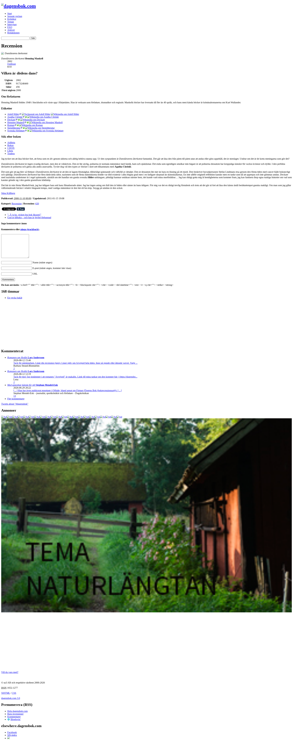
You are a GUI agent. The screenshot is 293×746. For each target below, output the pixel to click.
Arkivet (11, 30)
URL (35, 273)
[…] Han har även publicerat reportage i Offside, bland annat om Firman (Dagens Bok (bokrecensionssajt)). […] (67, 390)
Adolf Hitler (13, 114)
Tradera (11, 153)
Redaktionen (13, 32)
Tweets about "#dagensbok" (14, 404)
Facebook (12, 732)
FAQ (9, 27)
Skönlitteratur (13, 128)
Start (9, 13)
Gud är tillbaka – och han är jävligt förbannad (29, 217)
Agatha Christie (14, 117)
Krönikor (11, 19)
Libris (10, 151)
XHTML (5, 693)
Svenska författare (16, 130)
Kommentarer (14, 716)
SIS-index (12, 735)
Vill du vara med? (9, 672)
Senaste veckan (14, 16)
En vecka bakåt (14, 297)
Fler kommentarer (15, 398)
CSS (14, 693)
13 (14, 396)
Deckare (11, 119)
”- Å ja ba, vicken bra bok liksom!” (24, 214)
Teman (10, 21)
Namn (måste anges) (42, 262)
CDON (10, 148)
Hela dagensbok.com (17, 711)
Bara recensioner (15, 714)
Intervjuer (12, 24)
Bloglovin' (16, 719)
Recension (17, 203)
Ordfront (11, 64)
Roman (10, 125)
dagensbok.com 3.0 (10, 698)
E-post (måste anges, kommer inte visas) (52, 268)
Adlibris (11, 142)
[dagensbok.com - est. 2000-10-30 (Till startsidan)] (18, 6)
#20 (37, 203)
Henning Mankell (15, 122)
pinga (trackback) (29, 229)
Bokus (10, 145)
